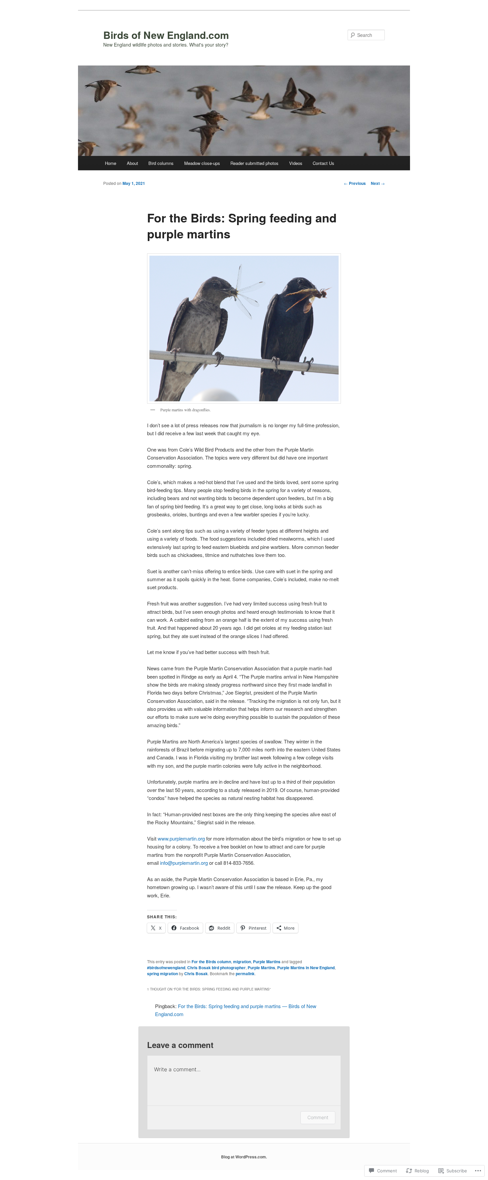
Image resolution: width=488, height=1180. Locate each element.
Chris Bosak (196, 974)
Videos (295, 163)
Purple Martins (267, 962)
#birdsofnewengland (166, 968)
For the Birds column (211, 962)
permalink (245, 974)
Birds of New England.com (166, 35)
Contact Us (323, 163)
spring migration (162, 974)
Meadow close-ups (202, 163)
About (132, 163)
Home (110, 163)
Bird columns (161, 163)
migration (242, 962)
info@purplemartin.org (184, 862)
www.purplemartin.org (181, 838)
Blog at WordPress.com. (244, 1157)
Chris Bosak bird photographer (216, 968)
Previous (355, 183)
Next (378, 183)
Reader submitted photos (254, 163)
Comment (317, 1117)
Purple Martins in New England (306, 968)
